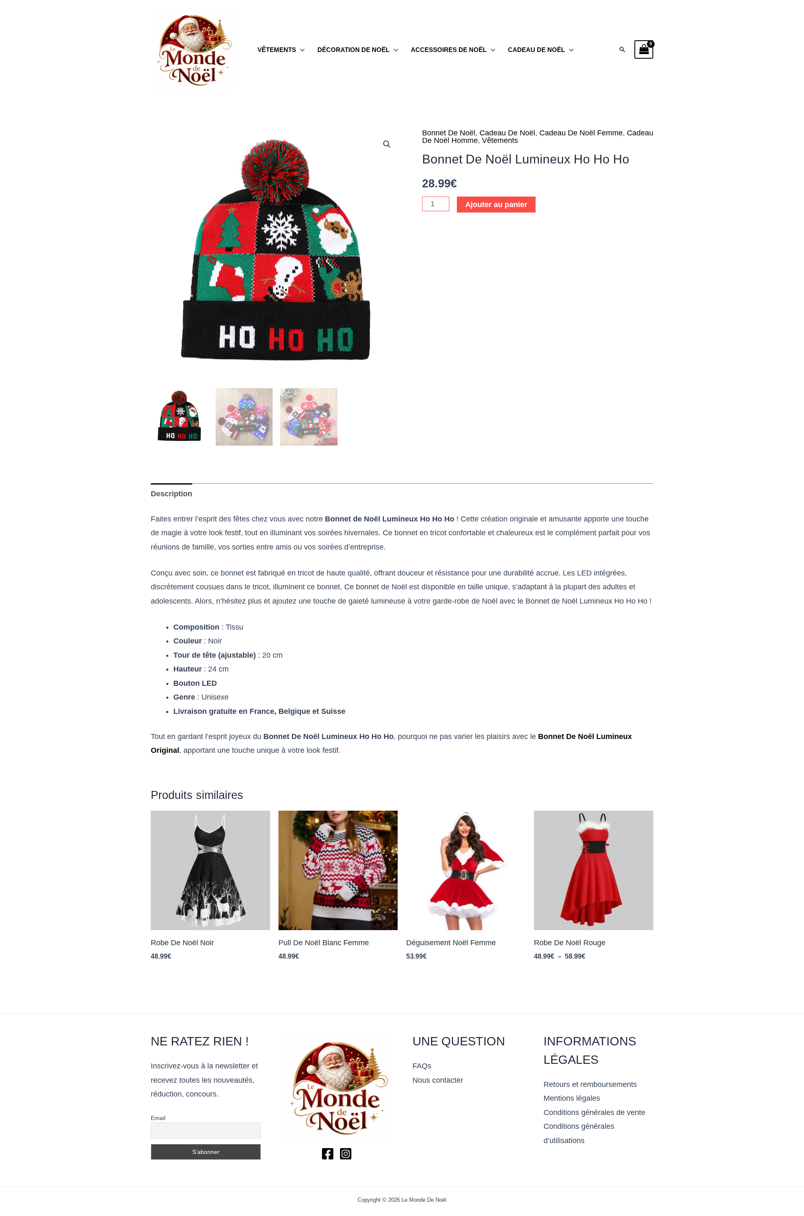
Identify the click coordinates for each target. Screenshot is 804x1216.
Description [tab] (171, 494)
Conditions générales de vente (594, 1112)
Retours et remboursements (590, 1084)
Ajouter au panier (496, 204)
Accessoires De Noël (449, 49)
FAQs (421, 1066)
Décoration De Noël (353, 49)
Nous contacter (437, 1080)
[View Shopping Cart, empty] (643, 49)
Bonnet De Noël (448, 133)
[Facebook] (327, 1153)
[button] (622, 49)
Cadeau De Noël (536, 49)
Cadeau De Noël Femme (581, 133)
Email (158, 1118)
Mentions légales (572, 1098)
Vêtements (277, 49)
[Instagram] (345, 1153)
